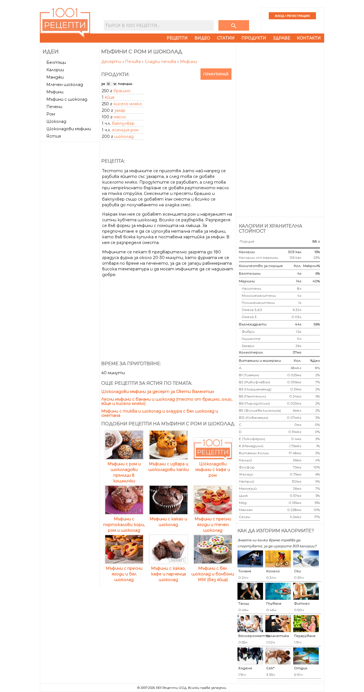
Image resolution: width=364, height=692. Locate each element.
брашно (122, 90)
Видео (202, 38)
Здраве (281, 38)
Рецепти (177, 38)
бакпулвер (123, 123)
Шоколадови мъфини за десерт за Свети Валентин (157, 391)
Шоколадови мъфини (68, 128)
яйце (110, 97)
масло (120, 116)
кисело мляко (127, 103)
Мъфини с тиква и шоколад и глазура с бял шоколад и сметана (159, 413)
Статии (226, 38)
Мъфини (54, 91)
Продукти (253, 38)
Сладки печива (161, 61)
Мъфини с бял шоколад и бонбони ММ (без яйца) (212, 574)
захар (119, 110)
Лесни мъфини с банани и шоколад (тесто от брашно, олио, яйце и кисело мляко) (166, 401)
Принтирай (216, 74)
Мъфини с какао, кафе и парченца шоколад (168, 574)
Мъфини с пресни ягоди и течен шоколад (213, 524)
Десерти (111, 61)
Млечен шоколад (64, 84)
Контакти (309, 38)
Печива (133, 61)
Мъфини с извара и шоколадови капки (168, 466)
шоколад (124, 136)
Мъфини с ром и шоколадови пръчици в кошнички (124, 472)
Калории (55, 69)
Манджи (55, 77)
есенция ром (125, 129)
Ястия (53, 136)
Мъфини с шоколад (66, 99)
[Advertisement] (70, 229)
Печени (54, 106)
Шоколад (56, 121)
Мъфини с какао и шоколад (168, 521)
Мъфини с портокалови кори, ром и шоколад (124, 524)
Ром (50, 114)
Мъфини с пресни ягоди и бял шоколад (124, 574)
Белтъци (56, 62)
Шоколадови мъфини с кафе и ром (212, 469)
